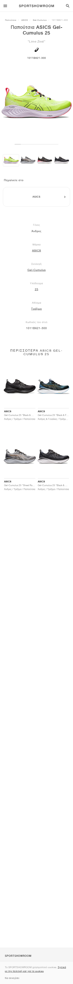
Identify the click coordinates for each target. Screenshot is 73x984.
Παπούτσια (10, 20)
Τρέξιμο (36, 308)
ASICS (24, 20)
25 (36, 289)
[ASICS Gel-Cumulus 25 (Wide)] (28, 160)
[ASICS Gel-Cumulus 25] (11, 160)
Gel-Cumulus (40, 20)
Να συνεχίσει (12, 978)
